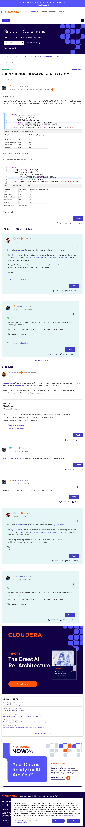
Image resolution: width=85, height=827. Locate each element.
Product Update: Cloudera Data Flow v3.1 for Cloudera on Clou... (24, 728)
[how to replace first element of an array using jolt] (2, 360)
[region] (47, 812)
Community (33, 11)
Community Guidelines (16, 425)
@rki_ (28, 385)
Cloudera (10, 80)
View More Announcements (43, 733)
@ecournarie (59, 250)
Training (44, 11)
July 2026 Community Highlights (14, 705)
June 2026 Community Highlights (14, 710)
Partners (52, 11)
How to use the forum (15, 429)
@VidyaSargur (19, 458)
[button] (81, 93)
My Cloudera (7, 801)
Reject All (58, 821)
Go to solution (76, 70)
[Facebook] (2, 805)
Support (61, 11)
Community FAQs (51, 796)
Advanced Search (10, 48)
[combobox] (52, 43)
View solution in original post (18, 279)
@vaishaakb (20, 250)
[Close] (80, 800)
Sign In (6, 20)
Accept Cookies (73, 821)
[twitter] (7, 805)
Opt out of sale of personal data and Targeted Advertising (25, 821)
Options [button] (7, 62)
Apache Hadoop (6, 822)
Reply (78, 218)
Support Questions (22, 57)
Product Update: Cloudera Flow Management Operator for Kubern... (26, 722)
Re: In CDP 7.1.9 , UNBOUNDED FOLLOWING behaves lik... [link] (48, 57)
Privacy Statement (67, 815)
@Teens (49, 458)
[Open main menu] (82, 20)
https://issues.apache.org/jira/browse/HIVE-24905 (48, 257)
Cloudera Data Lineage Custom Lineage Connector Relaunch (23, 716)
